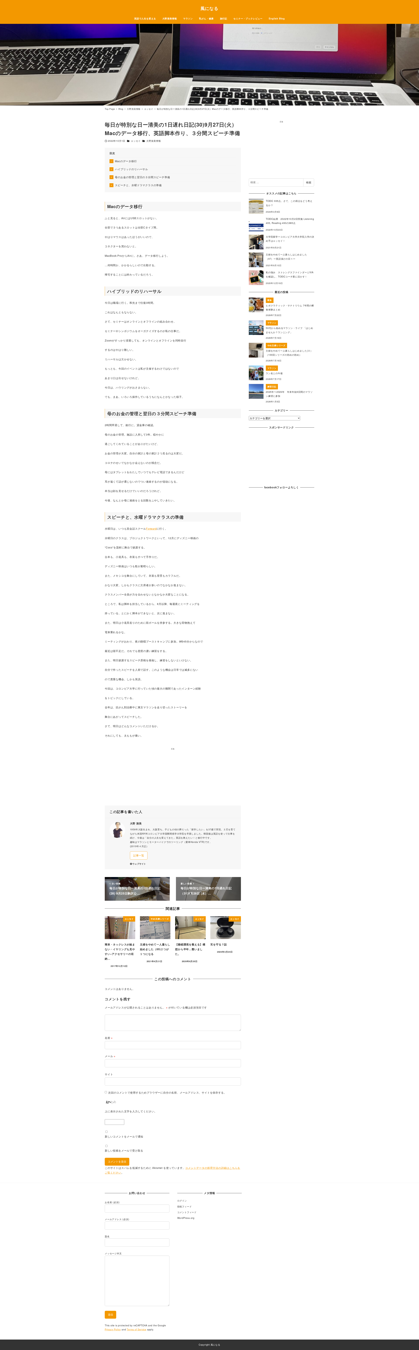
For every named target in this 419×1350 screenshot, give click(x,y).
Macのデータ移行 (126, 161)
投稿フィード (184, 1206)
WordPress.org (185, 1218)
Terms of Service (136, 1329)
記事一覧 (138, 855)
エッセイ (136, 140)
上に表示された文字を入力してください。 (131, 1111)
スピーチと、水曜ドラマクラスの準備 (138, 185)
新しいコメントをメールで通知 (124, 1136)
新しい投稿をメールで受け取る (124, 1150)
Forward (151, 528)
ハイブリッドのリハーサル (131, 169)
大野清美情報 (153, 140)
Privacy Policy (113, 1329)
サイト (109, 1074)
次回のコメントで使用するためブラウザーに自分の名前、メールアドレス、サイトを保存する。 (167, 1092)
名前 (109, 1038)
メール (110, 1056)
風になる (209, 8)
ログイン (182, 1200)
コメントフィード (187, 1212)
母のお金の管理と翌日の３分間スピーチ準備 (142, 177)
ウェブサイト (139, 863)
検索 (308, 182)
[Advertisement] (173, 778)
